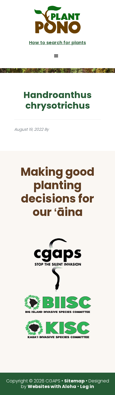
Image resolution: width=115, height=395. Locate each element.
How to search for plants (57, 42)
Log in (87, 386)
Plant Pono (57, 20)
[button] (57, 56)
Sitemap (74, 381)
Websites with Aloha (52, 386)
